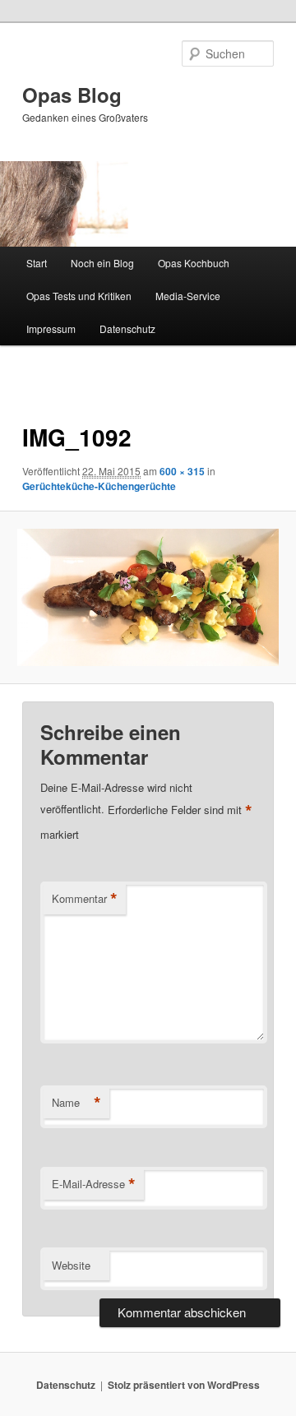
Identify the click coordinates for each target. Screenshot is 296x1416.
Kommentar (85, 899)
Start (36, 263)
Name (76, 1103)
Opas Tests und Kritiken (79, 296)
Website (71, 1265)
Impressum (51, 328)
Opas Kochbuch (193, 263)
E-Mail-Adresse (94, 1184)
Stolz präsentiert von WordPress (184, 1384)
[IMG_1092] (147, 597)
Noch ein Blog (102, 263)
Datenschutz (127, 328)
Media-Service (187, 296)
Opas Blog (72, 95)
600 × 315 (182, 471)
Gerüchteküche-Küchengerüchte (99, 486)
